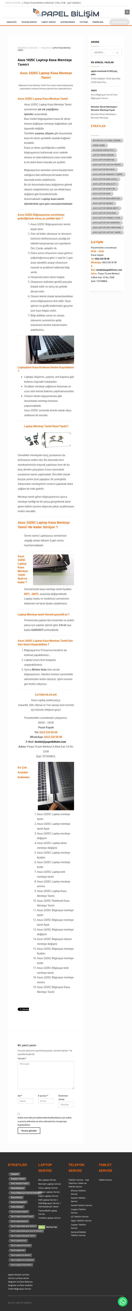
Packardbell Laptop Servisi (47, 1212)
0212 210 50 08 (102, 259)
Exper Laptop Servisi (48, 1195)
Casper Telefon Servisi (78, 1211)
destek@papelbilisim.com (50, 741)
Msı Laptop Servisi (47, 1179)
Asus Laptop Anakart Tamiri (108, 174)
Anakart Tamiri (18, 1179)
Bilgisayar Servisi (22, 1288)
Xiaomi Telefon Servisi (78, 1199)
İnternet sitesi (63, 1097)
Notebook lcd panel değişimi (106, 140)
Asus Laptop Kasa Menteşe (106, 198)
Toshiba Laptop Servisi (49, 1217)
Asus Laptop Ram (101, 193)
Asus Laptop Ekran (18, 1241)
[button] (122, 1301)
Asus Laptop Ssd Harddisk (106, 222)
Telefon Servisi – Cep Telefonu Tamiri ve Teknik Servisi (78, 1183)
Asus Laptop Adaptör (104, 188)
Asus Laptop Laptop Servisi (107, 164)
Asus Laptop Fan (17, 1250)
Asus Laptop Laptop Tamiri (107, 232)
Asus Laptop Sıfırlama (104, 213)
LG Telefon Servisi (80, 1216)
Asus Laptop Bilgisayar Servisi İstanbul (26, 1231)
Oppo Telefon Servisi (81, 1220)
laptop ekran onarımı (103, 155)
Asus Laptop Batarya (104, 169)
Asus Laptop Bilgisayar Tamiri (23, 1236)
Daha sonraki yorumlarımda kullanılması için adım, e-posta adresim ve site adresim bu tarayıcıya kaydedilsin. (45, 1121)
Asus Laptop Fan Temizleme (107, 227)
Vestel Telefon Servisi (81, 1205)
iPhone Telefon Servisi (78, 1192)
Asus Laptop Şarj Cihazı (105, 179)
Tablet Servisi (105, 1179)
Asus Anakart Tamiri (19, 1184)
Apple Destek (14, 1274)
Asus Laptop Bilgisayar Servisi (23, 1226)
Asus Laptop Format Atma (106, 217)
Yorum (22, 1058)
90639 (94, 90)
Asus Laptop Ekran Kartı (105, 208)
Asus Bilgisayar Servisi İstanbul (25, 1193)
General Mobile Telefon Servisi (78, 1234)
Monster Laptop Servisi (49, 1183)
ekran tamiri (99, 145)
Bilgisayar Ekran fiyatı (103, 150)
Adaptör (15, 1174)
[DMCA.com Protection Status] (48, 1226)
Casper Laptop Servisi (49, 1191)
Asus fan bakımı (18, 1202)
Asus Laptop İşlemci (103, 203)
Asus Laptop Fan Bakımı (20, 1255)
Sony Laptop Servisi (48, 1187)
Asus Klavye (17, 1207)
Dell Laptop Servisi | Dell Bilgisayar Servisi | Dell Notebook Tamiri (49, 1203)
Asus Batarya (17, 1188)
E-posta (43, 1095)
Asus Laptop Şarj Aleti (104, 184)
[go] (117, 52)
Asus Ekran (16, 1198)
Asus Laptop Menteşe (103, 159)
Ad (20, 1095)
